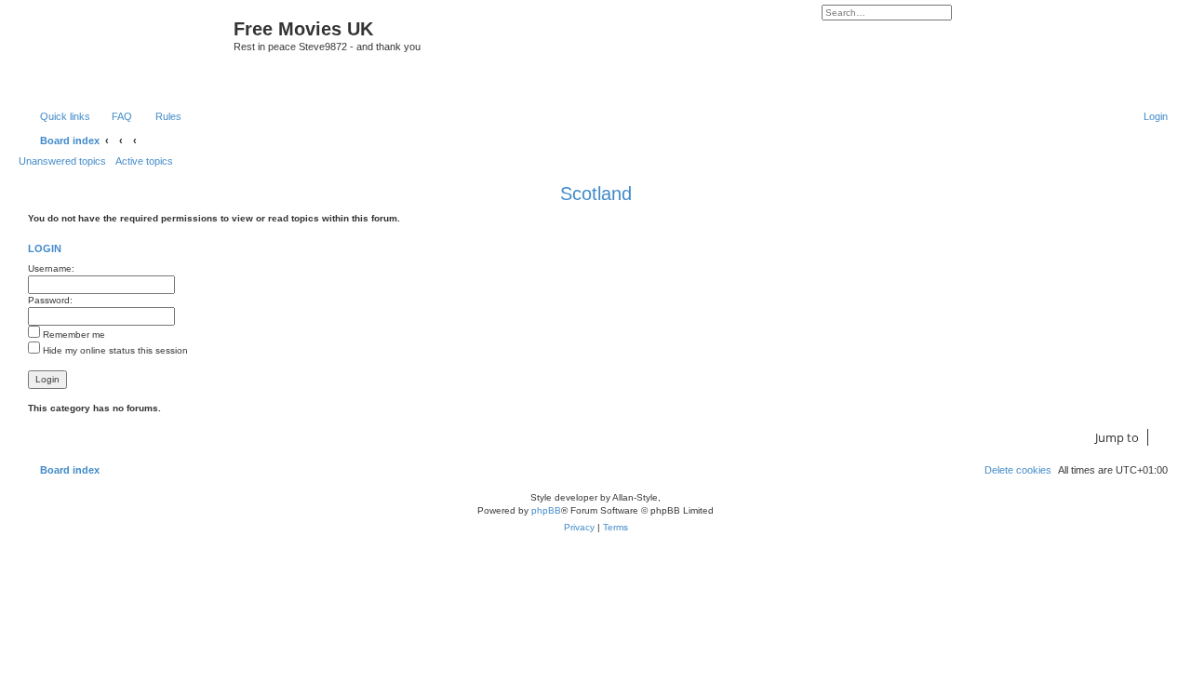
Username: (51, 268)
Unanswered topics (62, 161)
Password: (50, 300)
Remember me (72, 334)
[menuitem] (113, 116)
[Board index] (128, 52)
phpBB (546, 510)
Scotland (596, 193)
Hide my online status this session (114, 350)
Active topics (144, 161)
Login (44, 248)
